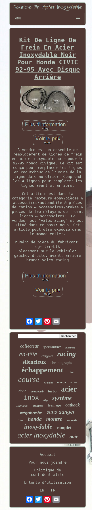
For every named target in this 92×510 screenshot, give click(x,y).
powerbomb (37, 391)
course (29, 379)
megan (47, 355)
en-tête (28, 354)
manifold (70, 347)
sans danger (61, 411)
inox (31, 398)
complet (64, 427)
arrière (74, 382)
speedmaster (52, 347)
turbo (52, 391)
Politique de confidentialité (47, 472)
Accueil (47, 454)
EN (42, 490)
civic (22, 391)
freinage (54, 405)
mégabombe (31, 412)
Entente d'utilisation (47, 482)
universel (22, 405)
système (62, 398)
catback (72, 404)
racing (66, 354)
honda (35, 419)
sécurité (72, 420)
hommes (48, 382)
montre (54, 419)
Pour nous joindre (48, 462)
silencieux (34, 362)
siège (45, 400)
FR (53, 490)
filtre (20, 420)
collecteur (29, 346)
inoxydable (38, 426)
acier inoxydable (41, 435)
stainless (38, 405)
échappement (42, 370)
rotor (71, 372)
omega (61, 382)
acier (69, 389)
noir (73, 436)
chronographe (61, 363)
